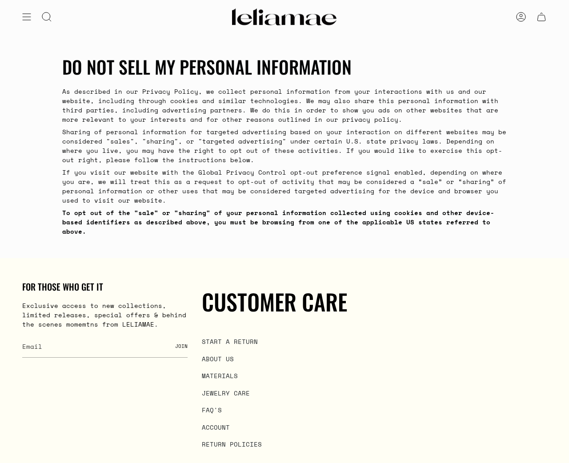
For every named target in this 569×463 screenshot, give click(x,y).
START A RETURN (230, 341)
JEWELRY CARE (226, 393)
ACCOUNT (216, 427)
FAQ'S (212, 410)
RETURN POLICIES (232, 444)
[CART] (541, 17)
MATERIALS (220, 375)
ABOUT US (218, 358)
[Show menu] (27, 17)
